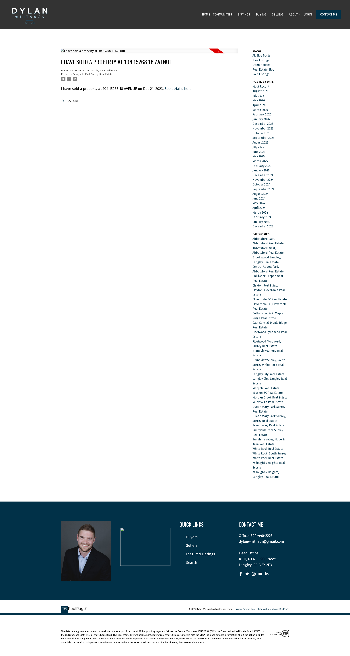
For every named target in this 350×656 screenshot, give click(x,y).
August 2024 (260, 194)
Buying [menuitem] (261, 14)
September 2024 (263, 189)
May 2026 (258, 100)
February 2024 (261, 217)
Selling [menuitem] (277, 14)
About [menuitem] (293, 14)
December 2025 (262, 123)
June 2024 (258, 198)
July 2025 (258, 147)
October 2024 (261, 184)
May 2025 (258, 156)
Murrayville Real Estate (267, 402)
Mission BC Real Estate (267, 392)
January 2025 (261, 170)
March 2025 (260, 161)
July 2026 (258, 96)
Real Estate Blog (263, 69)
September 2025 (263, 138)
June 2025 (258, 152)
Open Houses (261, 65)
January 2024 (261, 222)
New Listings (260, 60)
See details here (178, 88)
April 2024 (259, 208)
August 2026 (260, 91)
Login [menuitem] (308, 14)
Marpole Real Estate (265, 388)
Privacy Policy (242, 609)
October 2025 (261, 133)
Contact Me (328, 14)
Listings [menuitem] (244, 14)
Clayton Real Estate (265, 285)
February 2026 (261, 114)
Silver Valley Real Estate (268, 425)
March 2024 (260, 212)
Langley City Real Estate (268, 374)
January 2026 (261, 119)
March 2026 (260, 110)
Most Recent (260, 86)
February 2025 (261, 166)
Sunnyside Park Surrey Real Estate (92, 74)
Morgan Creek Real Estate (269, 397)
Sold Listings (260, 74)
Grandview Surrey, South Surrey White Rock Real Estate (268, 364)
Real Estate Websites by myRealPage (270, 609)
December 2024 (262, 175)
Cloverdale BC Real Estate (269, 299)
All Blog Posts (261, 55)
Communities (222, 14)
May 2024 (258, 203)
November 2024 (263, 179)
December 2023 (262, 226)
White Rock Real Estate (267, 448)
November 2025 (262, 128)
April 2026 (259, 105)
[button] (328, 14)
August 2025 (260, 142)
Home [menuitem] (206, 14)
